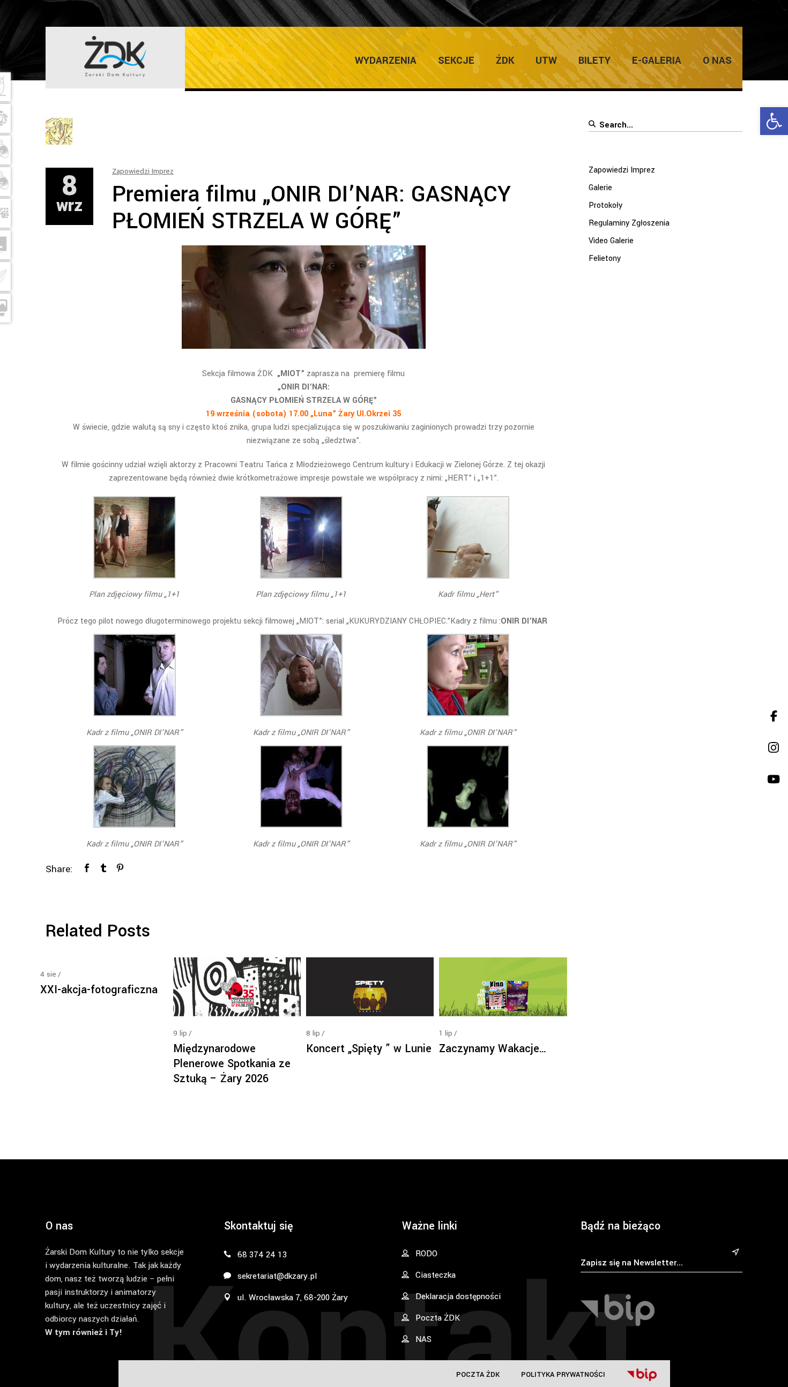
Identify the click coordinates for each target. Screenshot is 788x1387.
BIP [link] (642, 1374)
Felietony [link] (605, 258)
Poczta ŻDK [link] (478, 1374)
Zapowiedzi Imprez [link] (143, 171)
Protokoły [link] (605, 205)
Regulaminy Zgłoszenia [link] (629, 223)
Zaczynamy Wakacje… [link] (493, 1048)
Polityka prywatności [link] (563, 1374)
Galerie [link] (600, 187)
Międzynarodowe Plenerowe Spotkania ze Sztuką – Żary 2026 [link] (232, 1063)
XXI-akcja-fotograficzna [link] (99, 990)
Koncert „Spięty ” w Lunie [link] (369, 1048)
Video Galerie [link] (611, 240)
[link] (774, 121)
